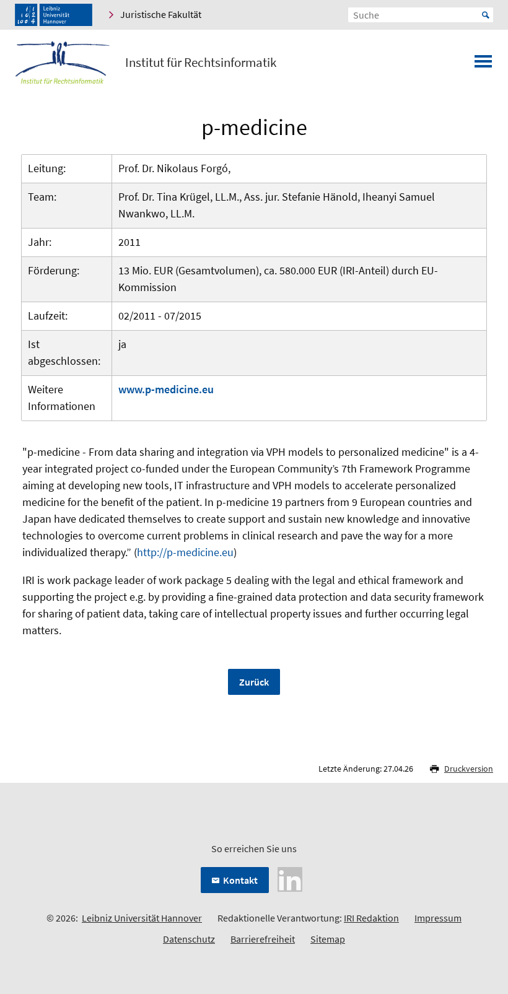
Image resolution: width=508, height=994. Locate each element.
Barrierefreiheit (262, 939)
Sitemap (327, 939)
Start (485, 14)
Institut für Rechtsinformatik (200, 62)
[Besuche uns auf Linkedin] (290, 878)
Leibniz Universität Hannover (142, 918)
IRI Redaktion (371, 918)
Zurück (254, 682)
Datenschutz (189, 939)
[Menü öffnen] (483, 65)
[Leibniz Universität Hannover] (53, 15)
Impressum (438, 918)
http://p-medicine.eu (185, 552)
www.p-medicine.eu (166, 389)
